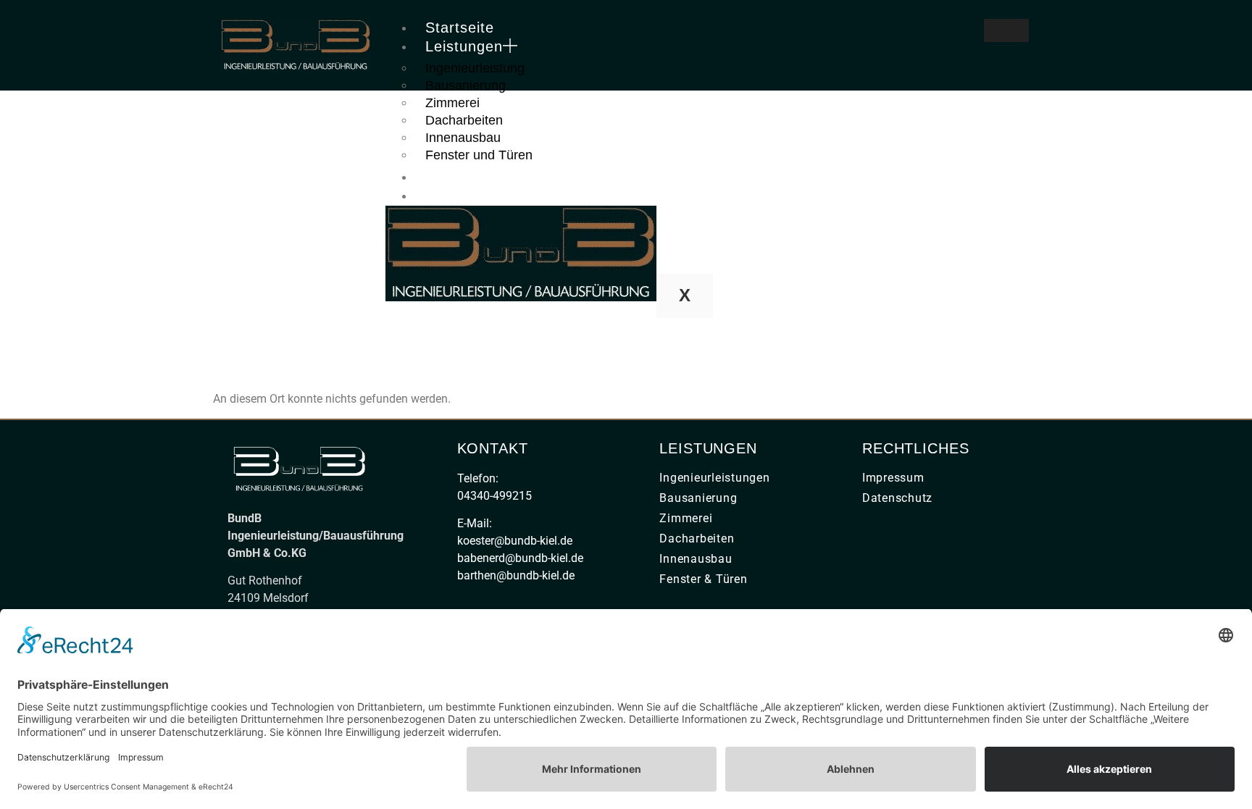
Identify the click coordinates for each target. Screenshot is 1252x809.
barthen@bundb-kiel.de (516, 575)
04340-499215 (494, 496)
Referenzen (466, 177)
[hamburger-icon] (1006, 30)
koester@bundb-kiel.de (514, 541)
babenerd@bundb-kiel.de (520, 558)
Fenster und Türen (479, 155)
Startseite (459, 27)
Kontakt (452, 196)
